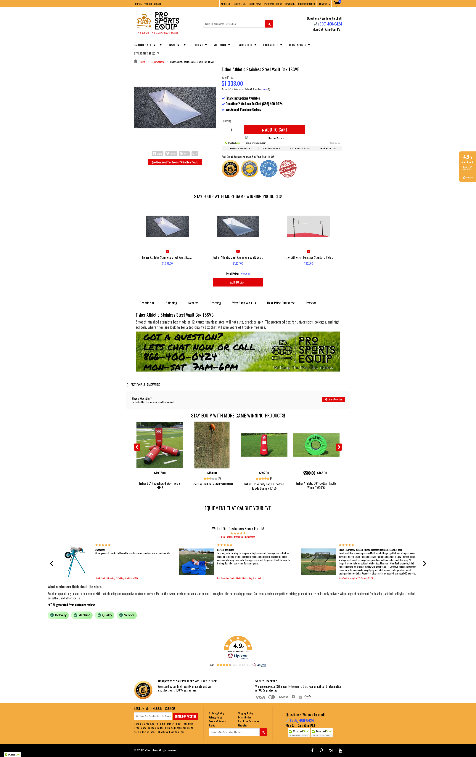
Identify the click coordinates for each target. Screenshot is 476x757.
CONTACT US (240, 4)
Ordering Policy (216, 713)
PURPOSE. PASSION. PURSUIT (147, 4)
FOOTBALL (198, 45)
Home (142, 62)
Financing (242, 725)
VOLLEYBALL (220, 45)
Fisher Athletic (157, 62)
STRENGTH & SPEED (145, 53)
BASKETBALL (175, 45)
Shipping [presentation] (171, 303)
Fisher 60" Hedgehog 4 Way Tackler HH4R (160, 485)
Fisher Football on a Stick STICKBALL (212, 484)
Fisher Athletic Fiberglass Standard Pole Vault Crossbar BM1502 (309, 257)
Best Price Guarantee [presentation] (281, 303)
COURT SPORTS (298, 45)
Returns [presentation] (193, 303)
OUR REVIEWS (255, 4)
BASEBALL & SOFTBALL (146, 45)
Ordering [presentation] (215, 303)
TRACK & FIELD (245, 45)
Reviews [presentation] (311, 303)
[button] (52, 563)
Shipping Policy (245, 713)
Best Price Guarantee (248, 721)
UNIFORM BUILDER (306, 4)
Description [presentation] (147, 303)
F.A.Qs (212, 725)
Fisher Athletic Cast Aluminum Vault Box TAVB (238, 257)
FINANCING (290, 4)
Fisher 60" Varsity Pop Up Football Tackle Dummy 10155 (264, 486)
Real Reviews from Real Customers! (238, 537)
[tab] (147, 302)
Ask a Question (335, 399)
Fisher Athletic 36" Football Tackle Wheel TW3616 (316, 485)
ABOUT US (226, 4)
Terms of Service (217, 721)
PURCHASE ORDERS (273, 4)
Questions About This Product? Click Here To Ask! (175, 162)
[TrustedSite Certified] (299, 732)
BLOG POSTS (324, 4)
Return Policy (244, 717)
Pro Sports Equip (150, 750)
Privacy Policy (215, 717)
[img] (238, 533)
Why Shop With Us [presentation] (244, 303)
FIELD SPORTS (271, 45)
